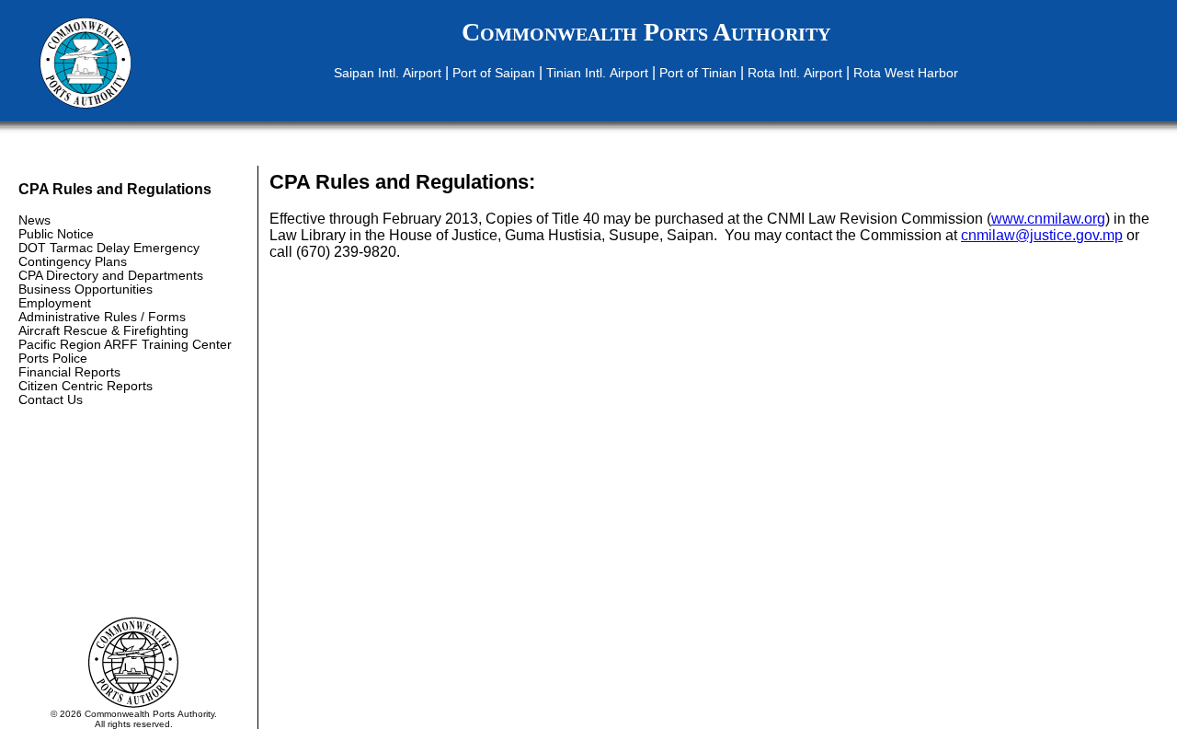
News (34, 220)
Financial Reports (69, 372)
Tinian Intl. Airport (597, 73)
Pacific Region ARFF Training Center (125, 345)
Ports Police (52, 358)
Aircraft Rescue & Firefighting (103, 331)
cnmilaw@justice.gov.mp (1042, 235)
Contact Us (50, 400)
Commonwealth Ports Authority (646, 31)
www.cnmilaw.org (1048, 218)
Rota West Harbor (905, 73)
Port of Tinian (698, 73)
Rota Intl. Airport (795, 73)
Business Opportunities (85, 289)
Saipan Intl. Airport (387, 73)
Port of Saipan (493, 73)
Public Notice (56, 234)
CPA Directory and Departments (110, 276)
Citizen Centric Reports (85, 386)
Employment (54, 303)
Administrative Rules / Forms (102, 317)
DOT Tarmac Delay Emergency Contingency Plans (109, 255)
